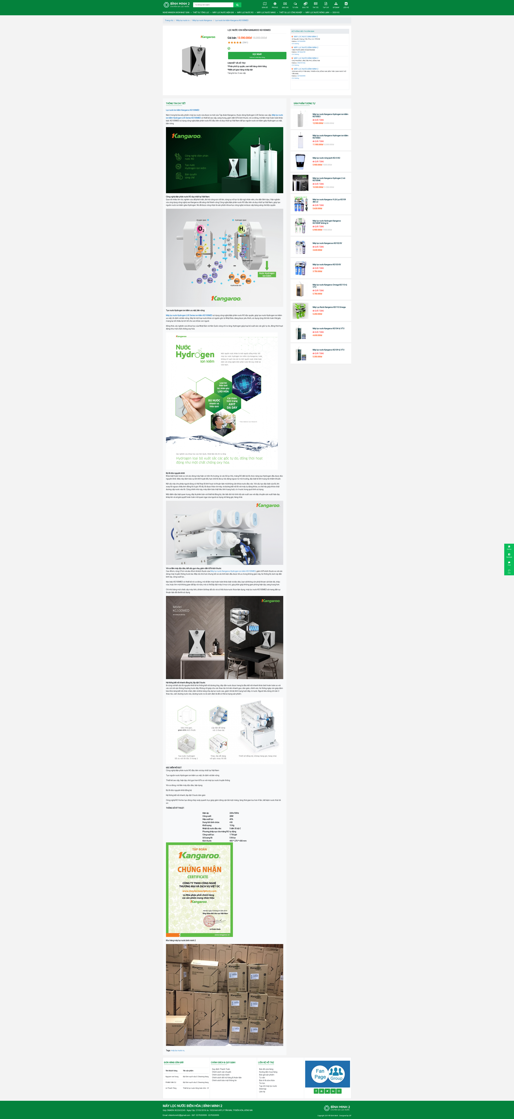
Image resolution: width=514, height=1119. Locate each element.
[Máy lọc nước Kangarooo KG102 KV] (300, 247)
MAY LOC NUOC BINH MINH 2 (306, 37)
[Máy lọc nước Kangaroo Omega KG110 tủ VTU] (300, 289)
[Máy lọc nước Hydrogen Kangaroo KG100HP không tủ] (300, 225)
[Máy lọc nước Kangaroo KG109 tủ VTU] (300, 353)
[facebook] (327, 1074)
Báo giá (285, 7)
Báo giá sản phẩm (266, 1075)
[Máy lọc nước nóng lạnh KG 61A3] (300, 162)
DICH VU (336, 12)
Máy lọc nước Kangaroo (202, 20)
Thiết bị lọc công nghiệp (290, 12)
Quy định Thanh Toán (221, 1069)
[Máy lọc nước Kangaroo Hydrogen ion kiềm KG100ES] (300, 140)
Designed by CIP (345, 1116)
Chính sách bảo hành (221, 1075)
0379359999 (301, 41)
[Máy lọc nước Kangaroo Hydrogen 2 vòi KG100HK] (300, 183)
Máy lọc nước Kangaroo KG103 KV (327, 264)
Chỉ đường (295, 44)
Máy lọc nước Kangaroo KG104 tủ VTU (328, 328)
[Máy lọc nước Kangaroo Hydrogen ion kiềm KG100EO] (300, 119)
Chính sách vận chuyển (221, 1072)
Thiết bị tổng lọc (201, 12)
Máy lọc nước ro (245, 12)
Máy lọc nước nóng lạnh (317, 12)
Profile (275, 7)
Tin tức (316, 7)
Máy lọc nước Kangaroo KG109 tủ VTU (328, 350)
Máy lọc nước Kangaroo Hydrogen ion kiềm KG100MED (233, 571)
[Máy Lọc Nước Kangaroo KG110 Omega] (300, 311)
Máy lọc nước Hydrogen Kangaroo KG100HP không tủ (327, 222)
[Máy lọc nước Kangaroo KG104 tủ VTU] (300, 332)
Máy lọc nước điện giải (223, 12)
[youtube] (321, 1091)
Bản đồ (265, 7)
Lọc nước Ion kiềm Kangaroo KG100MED (231, 20)
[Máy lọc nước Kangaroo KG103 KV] (300, 268)
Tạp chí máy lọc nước (268, 1086)
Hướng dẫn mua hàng (268, 1072)
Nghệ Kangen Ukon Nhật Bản (176, 12)
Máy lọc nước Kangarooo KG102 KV (327, 243)
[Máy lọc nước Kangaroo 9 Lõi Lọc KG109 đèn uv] (300, 204)
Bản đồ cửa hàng (266, 1069)
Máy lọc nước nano (266, 12)
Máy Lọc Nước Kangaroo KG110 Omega (329, 307)
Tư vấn (295, 7)
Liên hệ (346, 7)
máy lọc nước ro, (178, 1050)
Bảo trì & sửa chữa (267, 1080)
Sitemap (336, 7)
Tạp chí (326, 7)
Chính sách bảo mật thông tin (224, 1080)
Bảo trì (305, 7)
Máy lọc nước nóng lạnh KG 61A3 (326, 158)
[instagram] (339, 1091)
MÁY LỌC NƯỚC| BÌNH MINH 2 (306, 47)
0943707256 (301, 63)
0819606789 (301, 52)
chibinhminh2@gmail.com (179, 1115)
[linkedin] (333, 1091)
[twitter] (327, 1091)
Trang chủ (169, 20)
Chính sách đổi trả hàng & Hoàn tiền (227, 1077)
